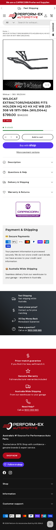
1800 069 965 (31, 409)
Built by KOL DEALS (35, 523)
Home (5, 31)
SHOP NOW (12, 455)
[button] (52, 16)
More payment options (28, 152)
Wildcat (6, 94)
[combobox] (28, 22)
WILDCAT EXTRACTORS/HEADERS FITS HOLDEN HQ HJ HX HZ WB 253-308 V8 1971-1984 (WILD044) (27, 34)
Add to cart (37, 137)
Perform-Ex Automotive (18, 523)
